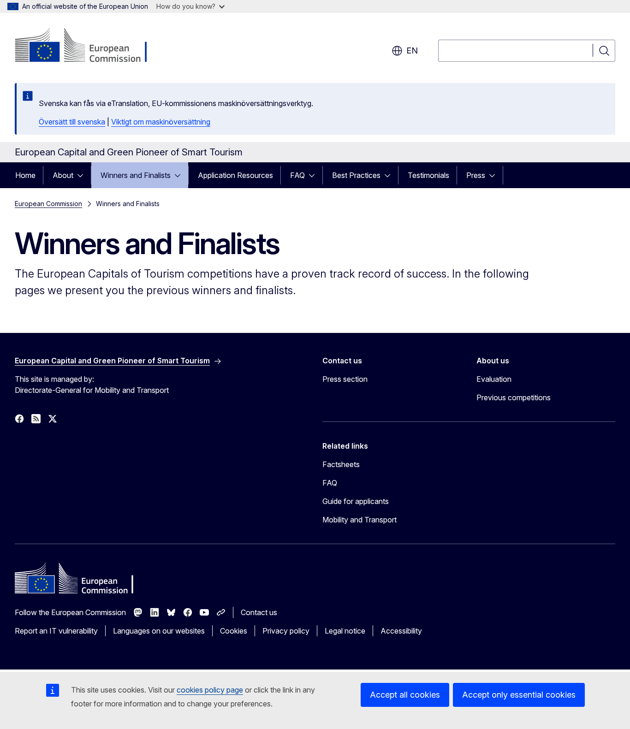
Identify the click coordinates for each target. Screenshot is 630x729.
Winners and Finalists (136, 175)
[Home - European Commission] (89, 46)
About (63, 175)
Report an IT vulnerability (56, 630)
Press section (345, 379)
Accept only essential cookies (519, 694)
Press (475, 175)
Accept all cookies (405, 694)
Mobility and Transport (359, 519)
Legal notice (345, 630)
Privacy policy (285, 630)
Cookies (233, 630)
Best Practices (356, 175)
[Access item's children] (83, 175)
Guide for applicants (355, 501)
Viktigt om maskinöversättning (160, 121)
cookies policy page (210, 689)
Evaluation (493, 379)
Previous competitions (513, 397)
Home (25, 175)
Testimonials (428, 175)
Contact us (259, 612)
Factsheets (341, 464)
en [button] (412, 50)
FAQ (297, 175)
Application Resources (235, 175)
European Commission (48, 203)
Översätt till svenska (72, 121)
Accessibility (401, 630)
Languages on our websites (159, 630)
